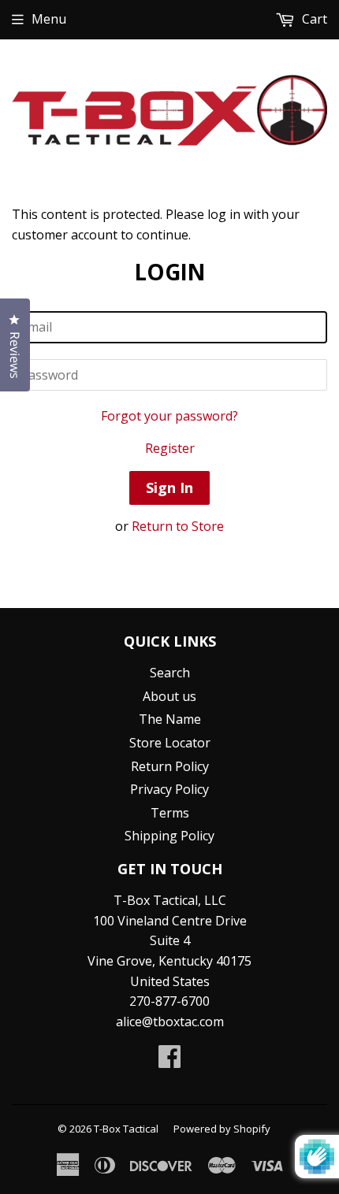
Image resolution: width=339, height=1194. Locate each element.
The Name (170, 719)
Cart (313, 19)
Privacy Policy (169, 789)
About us (169, 696)
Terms (170, 812)
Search (170, 672)
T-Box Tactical (126, 1129)
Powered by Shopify (221, 1129)
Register (170, 448)
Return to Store (178, 526)
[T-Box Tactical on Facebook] (169, 1061)
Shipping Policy (169, 835)
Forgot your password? (169, 416)
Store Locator (169, 742)
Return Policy (170, 766)
